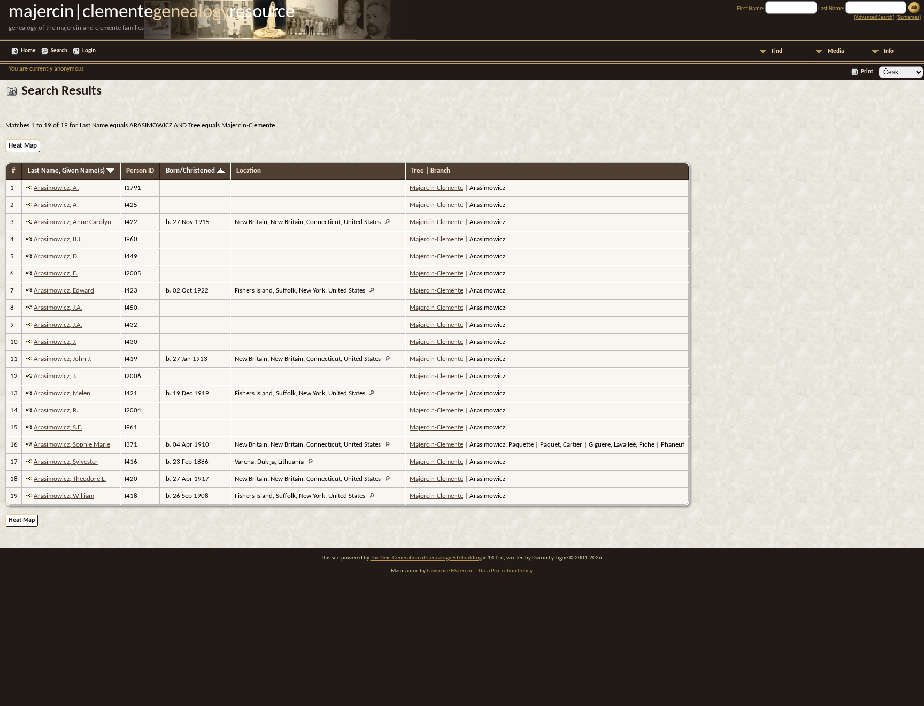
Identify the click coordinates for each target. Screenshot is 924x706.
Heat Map (23, 145)
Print (867, 72)
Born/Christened (191, 170)
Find (777, 52)
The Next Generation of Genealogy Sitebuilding (426, 558)
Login (89, 51)
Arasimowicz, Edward (64, 290)
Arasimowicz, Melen (62, 393)
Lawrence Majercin (449, 571)
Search (59, 51)
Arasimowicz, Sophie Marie (72, 444)
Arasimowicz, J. (55, 342)
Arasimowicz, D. (56, 256)
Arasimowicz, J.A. (58, 307)
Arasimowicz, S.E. (58, 427)
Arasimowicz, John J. (62, 359)
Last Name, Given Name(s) (67, 170)
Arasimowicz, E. (56, 273)
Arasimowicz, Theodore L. (70, 478)
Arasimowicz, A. (56, 188)
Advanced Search (874, 17)
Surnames (908, 17)
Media (836, 52)
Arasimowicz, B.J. (58, 239)
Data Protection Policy (505, 571)
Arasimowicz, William (64, 496)
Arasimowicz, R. (56, 410)
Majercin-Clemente (436, 188)
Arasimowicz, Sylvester (66, 461)
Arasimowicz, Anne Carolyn (72, 222)
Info (889, 52)
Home (28, 51)
